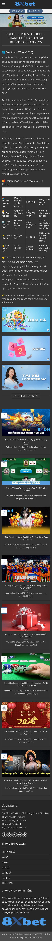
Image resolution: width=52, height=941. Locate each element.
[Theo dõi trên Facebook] (4, 834)
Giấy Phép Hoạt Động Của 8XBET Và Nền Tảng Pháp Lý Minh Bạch (26, 538)
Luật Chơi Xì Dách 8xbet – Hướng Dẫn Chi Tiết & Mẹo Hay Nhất (26, 489)
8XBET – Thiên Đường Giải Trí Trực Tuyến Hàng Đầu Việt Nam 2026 (26, 635)
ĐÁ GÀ (5, 862)
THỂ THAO (7, 883)
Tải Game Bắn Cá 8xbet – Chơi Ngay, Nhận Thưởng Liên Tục (26, 440)
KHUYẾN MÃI (8, 852)
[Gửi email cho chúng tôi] (19, 834)
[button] (3, 4)
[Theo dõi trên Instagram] (9, 834)
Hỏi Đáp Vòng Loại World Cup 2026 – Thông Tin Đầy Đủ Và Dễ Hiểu (26, 587)
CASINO (6, 878)
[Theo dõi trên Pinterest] (24, 834)
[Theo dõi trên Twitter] (14, 834)
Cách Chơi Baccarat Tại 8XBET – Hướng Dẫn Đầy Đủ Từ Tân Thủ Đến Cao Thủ (26, 684)
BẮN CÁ (6, 867)
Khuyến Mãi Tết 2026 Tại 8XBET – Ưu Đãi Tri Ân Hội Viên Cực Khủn (26, 733)
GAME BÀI (7, 873)
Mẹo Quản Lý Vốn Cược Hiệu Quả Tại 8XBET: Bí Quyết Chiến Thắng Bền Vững (26, 781)
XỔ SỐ (5, 857)
